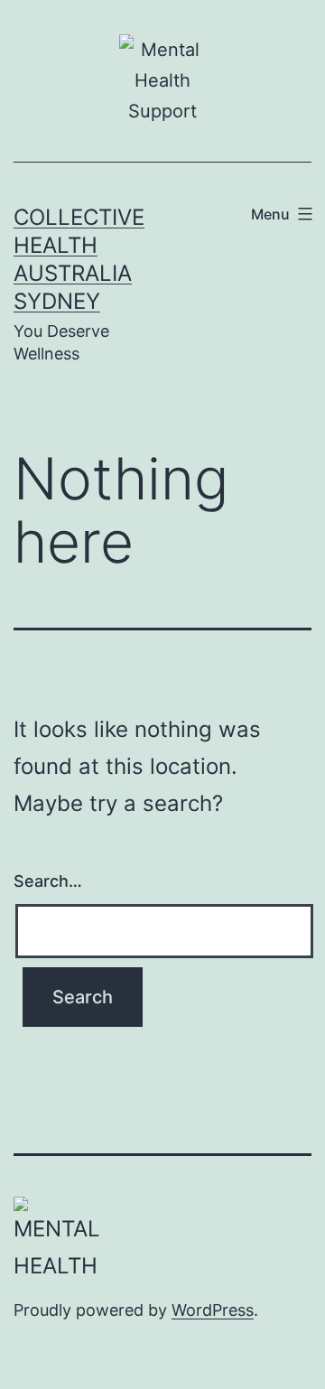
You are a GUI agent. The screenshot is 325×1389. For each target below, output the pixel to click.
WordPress (213, 1309)
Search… (48, 881)
